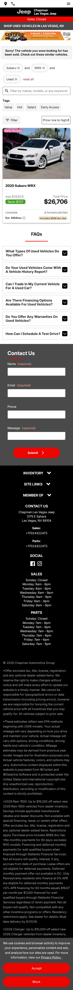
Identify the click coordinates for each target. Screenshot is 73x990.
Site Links (33, 484)
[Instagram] (39, 563)
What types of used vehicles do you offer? (32, 253)
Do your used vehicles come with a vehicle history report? (33, 270)
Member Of (33, 495)
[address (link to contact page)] (5, 4)
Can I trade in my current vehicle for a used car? (33, 286)
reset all (28, 79)
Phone (11, 406)
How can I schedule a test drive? (33, 334)
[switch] (68, 4)
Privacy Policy (51, 957)
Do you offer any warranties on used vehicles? (32, 319)
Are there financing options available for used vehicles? (29, 302)
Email (19, 385)
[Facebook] (33, 563)
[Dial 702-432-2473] (13, 4)
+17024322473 (36, 533)
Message (21, 428)
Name (19, 364)
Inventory (33, 473)
